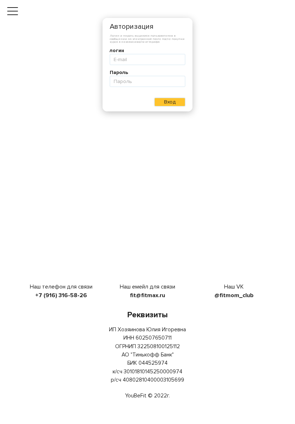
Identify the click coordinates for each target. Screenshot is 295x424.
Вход (170, 102)
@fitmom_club (234, 295)
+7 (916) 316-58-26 (61, 295)
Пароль (119, 72)
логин (117, 50)
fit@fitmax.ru (147, 295)
